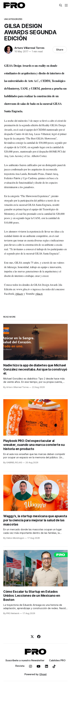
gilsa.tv (39, 293)
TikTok (54, 666)
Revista (19, 665)
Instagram (30, 666)
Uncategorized (13, 19)
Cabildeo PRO (57, 660)
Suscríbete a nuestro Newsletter (24, 660)
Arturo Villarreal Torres (29, 48)
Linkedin (46, 666)
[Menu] (66, 5)
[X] (32, 636)
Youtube (38, 666)
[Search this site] (60, 5)
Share (59, 49)
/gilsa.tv (19, 293)
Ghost (43, 674)
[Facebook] (38, 636)
